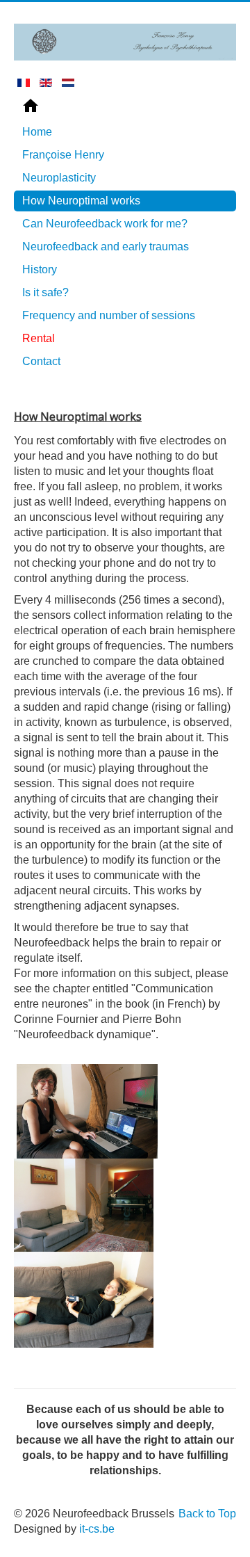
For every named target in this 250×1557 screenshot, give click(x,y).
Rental (38, 338)
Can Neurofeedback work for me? (105, 223)
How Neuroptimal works (81, 201)
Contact (41, 361)
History (39, 269)
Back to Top (207, 1513)
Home (37, 132)
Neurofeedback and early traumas (105, 246)
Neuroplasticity (59, 178)
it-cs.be (97, 1529)
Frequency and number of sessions (108, 315)
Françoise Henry (63, 155)
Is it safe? (45, 292)
